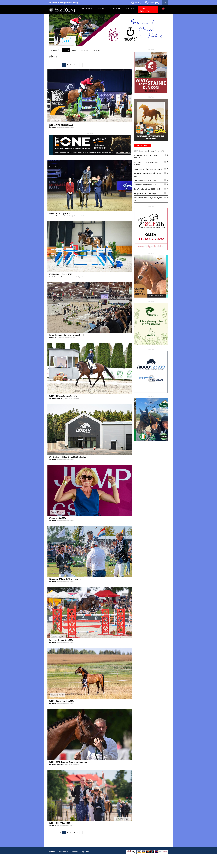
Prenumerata (63, 851)
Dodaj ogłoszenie (145, 9)
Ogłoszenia (86, 8)
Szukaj (138, 3)
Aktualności (55, 50)
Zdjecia (66, 50)
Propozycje (96, 50)
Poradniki (115, 8)
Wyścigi (101, 8)
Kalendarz (74, 851)
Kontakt (130, 8)
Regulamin (85, 851)
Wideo (74, 50)
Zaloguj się (153, 3)
